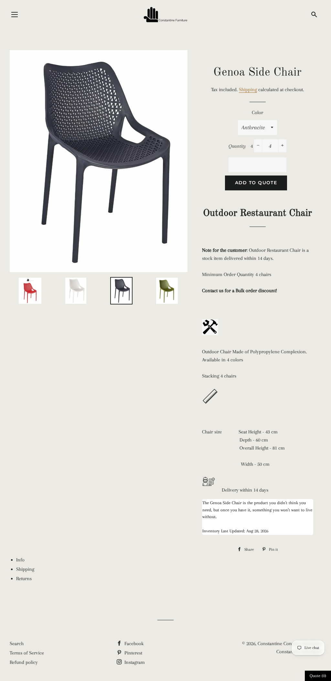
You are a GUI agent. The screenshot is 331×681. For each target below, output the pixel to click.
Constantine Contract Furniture (289, 643)
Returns (24, 578)
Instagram (134, 662)
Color (257, 112)
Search (17, 643)
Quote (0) (318, 675)
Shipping (248, 89)
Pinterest (132, 653)
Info (20, 560)
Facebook (133, 643)
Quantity (237, 146)
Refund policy (24, 662)
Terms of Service (27, 653)
